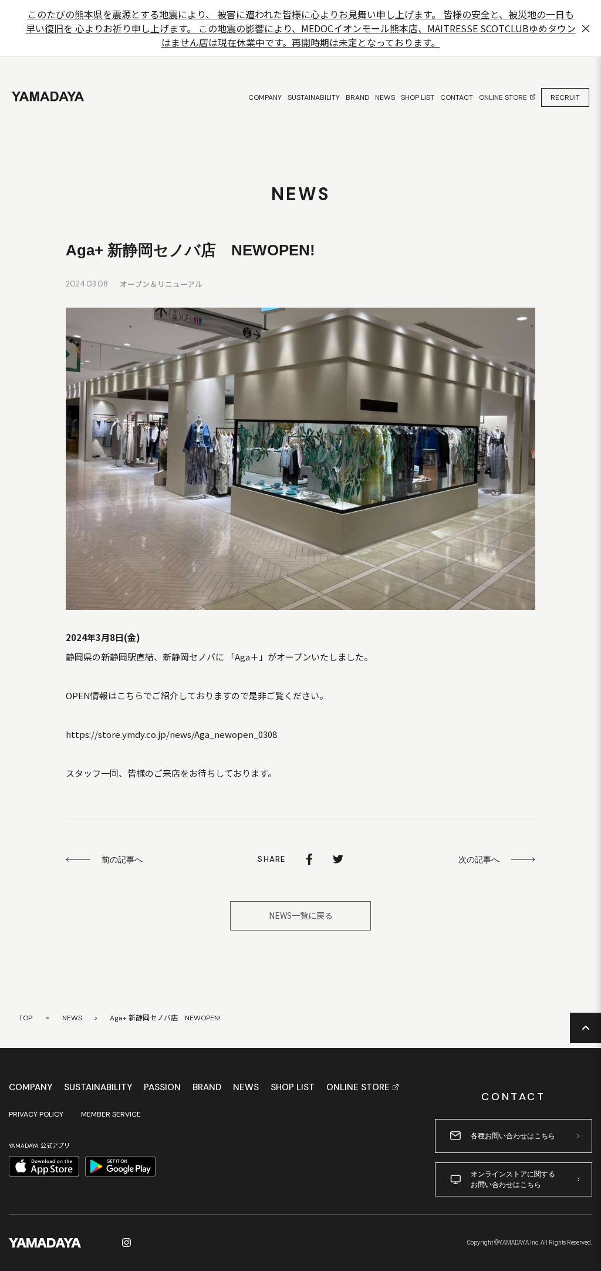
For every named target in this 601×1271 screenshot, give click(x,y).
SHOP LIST (293, 1087)
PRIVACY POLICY (36, 1114)
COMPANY (30, 1087)
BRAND (207, 1087)
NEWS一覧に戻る (301, 915)
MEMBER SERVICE (111, 1114)
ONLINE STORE (358, 1087)
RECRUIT (565, 97)
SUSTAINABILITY (98, 1087)
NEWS (72, 1018)
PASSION (162, 1087)
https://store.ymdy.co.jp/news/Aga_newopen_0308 (171, 734)
